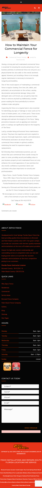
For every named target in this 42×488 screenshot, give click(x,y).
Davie (1, 473)
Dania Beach (37, 469)
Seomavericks (20, 60)
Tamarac (30, 479)
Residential (5, 288)
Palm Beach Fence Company (11, 303)
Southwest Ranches (22, 479)
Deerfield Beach (8, 473)
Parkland (2, 482)
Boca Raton (8, 482)
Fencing (24, 57)
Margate (19, 476)
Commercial (6, 291)
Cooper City (22, 469)
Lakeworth (32, 482)
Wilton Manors (37, 479)
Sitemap (4, 314)
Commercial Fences (15, 57)
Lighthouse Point (12, 476)
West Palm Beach (21, 485)
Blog (3, 310)
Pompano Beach (11, 479)
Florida (28, 485)
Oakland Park (26, 476)
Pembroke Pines (34, 476)
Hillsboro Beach (27, 473)
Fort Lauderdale (17, 473)
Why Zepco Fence (7, 284)
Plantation (3, 479)
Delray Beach (25, 482)
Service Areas (6, 295)
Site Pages (5, 318)
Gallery (4, 307)
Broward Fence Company (10, 299)
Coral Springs (30, 469)
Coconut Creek (14, 469)
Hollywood (35, 473)
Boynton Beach (16, 482)
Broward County (5, 469)
